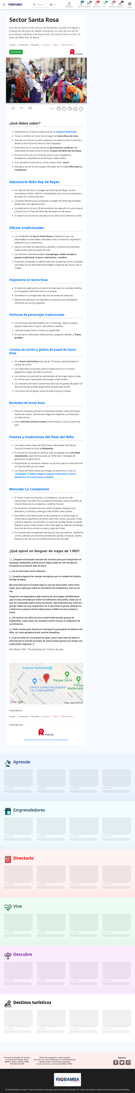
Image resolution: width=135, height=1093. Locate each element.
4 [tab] (47, 102)
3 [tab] (45, 102)
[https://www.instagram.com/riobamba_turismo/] (128, 1062)
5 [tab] (48, 102)
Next (84, 80)
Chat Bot (17, 52)
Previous (9, 80)
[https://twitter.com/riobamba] (121, 1062)
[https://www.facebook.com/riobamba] (115, 1062)
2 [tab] (43, 102)
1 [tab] (42, 102)
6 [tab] (50, 102)
